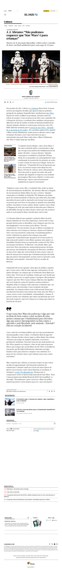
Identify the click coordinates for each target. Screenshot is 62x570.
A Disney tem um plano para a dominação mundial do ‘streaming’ (35, 410)
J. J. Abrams (33, 108)
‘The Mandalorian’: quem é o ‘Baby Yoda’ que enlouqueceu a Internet (10, 159)
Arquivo (35, 517)
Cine (20, 423)
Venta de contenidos (21, 555)
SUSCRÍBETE (46, 10)
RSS (36, 557)
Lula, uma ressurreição (13, 492)
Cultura (8, 22)
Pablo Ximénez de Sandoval (31, 96)
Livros (15, 25)
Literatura (10, 25)
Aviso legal (28, 555)
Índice (38, 557)
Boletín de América (10, 521)
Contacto (15, 555)
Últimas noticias (8, 486)
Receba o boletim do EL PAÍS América (17, 391)
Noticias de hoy (43, 557)
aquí (38, 430)
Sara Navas (18, 403)
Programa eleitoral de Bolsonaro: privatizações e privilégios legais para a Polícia (28, 499)
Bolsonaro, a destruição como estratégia (18, 489)
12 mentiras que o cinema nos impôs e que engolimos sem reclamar (35, 400)
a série (24, 372)
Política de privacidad (41, 555)
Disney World (15, 423)
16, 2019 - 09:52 (33, 98)
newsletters (8, 517)
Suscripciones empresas (30, 557)
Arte (23, 25)
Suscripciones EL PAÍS (20, 557)
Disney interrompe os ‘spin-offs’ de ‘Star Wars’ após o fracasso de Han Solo (10, 176)
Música (19, 25)
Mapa (47, 555)
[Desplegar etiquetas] (55, 423)
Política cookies (33, 555)
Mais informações (10, 430)
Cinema (5, 25)
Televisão (28, 25)
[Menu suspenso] (5, 15)
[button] (31, 66)
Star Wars (8, 423)
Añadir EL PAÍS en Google (52, 102)
